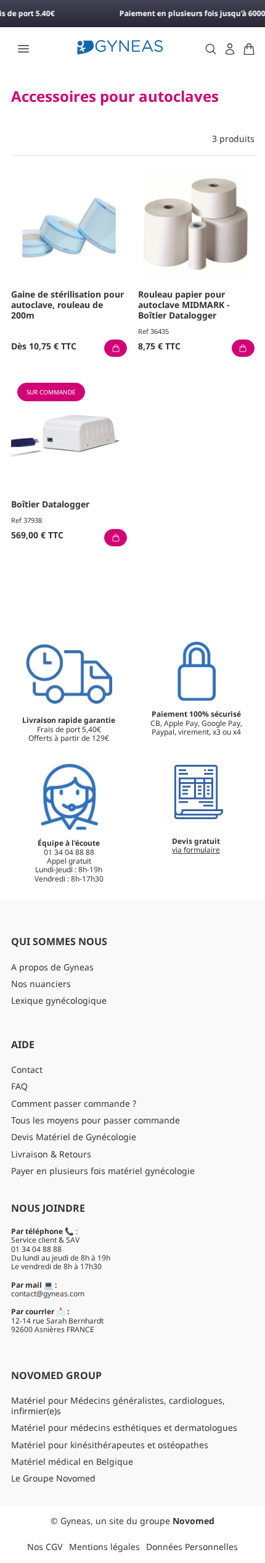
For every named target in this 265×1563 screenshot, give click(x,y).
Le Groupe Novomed (53, 1478)
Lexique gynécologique (59, 1000)
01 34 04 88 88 (36, 1249)
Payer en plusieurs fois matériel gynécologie (103, 1171)
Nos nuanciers (41, 984)
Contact (27, 1069)
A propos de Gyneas (52, 967)
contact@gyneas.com (47, 1293)
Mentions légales (104, 1547)
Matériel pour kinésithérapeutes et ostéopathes (109, 1445)
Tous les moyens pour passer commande (95, 1120)
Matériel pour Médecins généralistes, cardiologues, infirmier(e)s (118, 1405)
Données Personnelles (192, 1547)
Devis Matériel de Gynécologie (73, 1137)
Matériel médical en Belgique (72, 1461)
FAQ (19, 1086)
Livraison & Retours (51, 1154)
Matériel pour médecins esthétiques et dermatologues (124, 1427)
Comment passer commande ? (73, 1103)
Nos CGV (44, 1547)
